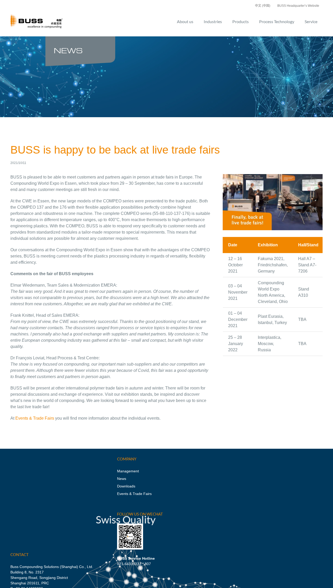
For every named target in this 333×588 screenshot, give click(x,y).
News (121, 479)
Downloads (126, 486)
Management (128, 471)
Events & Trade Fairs (34, 418)
